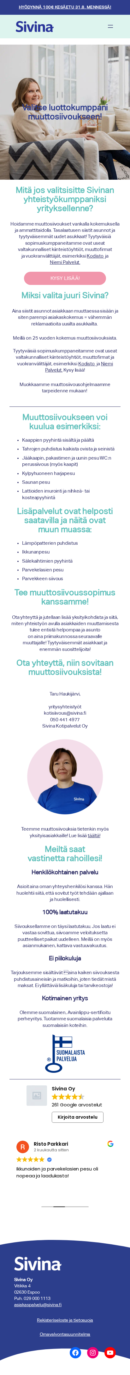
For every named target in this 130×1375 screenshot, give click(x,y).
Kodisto (95, 256)
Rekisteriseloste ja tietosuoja (65, 1320)
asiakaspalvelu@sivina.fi (38, 1304)
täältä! (94, 835)
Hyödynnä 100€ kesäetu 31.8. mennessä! (65, 7)
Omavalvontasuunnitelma (65, 1334)
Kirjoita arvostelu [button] (78, 1117)
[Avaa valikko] (110, 26)
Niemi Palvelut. (65, 262)
